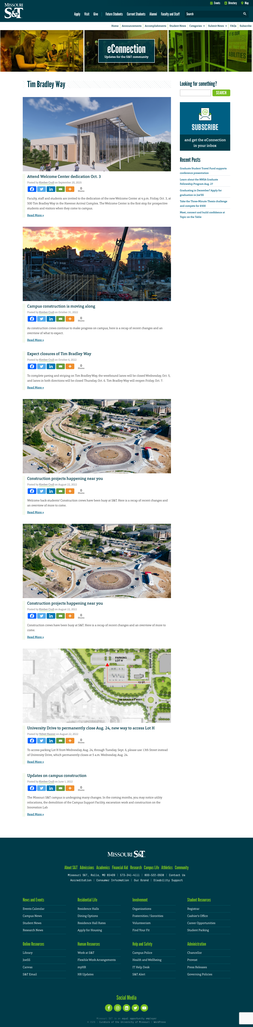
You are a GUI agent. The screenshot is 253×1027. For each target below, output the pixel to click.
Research (136, 867)
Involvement (140, 900)
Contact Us (177, 875)
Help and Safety (142, 944)
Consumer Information (112, 880)
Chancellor (194, 953)
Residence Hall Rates (92, 923)
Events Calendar (33, 909)
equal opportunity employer (139, 1018)
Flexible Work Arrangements (97, 960)
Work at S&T (86, 953)
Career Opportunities (201, 923)
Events (217, 3)
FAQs (233, 26)
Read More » (35, 215)
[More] (70, 189)
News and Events (33, 900)
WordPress (160, 1022)
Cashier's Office (197, 916)
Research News (33, 930)
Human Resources (89, 944)
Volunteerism (141, 923)
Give (95, 13)
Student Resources (199, 900)
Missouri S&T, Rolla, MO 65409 (91, 875)
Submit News (216, 26)
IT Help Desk (140, 967)
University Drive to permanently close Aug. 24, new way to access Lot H (91, 728)
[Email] (60, 189)
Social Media (126, 997)
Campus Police (142, 953)
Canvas (27, 967)
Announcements (131, 26)
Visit (87, 13)
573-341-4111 (130, 875)
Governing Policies (199, 974)
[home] (26, 11)
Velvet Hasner (47, 734)
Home (115, 26)
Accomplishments (155, 26)
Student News (178, 26)
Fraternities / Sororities (147, 916)
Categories (195, 26)
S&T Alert (138, 974)
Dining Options (88, 916)
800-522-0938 (154, 875)
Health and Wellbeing (146, 960)
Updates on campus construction (57, 775)
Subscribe (246, 26)
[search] (245, 14)
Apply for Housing (90, 930)
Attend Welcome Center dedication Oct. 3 (64, 176)
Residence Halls (88, 909)
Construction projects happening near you (65, 478)
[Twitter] (41, 189)
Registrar (193, 909)
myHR (82, 967)
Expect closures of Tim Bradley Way (59, 353)
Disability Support (168, 880)
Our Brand (141, 880)
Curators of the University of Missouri (124, 1022)
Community (182, 867)
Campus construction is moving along (61, 306)
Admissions (87, 867)
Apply (77, 13)
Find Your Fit (141, 930)
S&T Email (30, 974)
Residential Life (87, 900)
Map (246, 3)
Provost (192, 960)
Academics (103, 867)
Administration (196, 944)
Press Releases (197, 967)
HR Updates (85, 974)
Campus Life (151, 867)
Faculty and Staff (170, 13)
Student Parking (198, 930)
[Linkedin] (51, 189)
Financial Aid (120, 867)
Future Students (114, 13)
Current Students (136, 13)
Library (28, 953)
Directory (232, 3)
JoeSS (26, 960)
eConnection (126, 48)
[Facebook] (32, 189)
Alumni (153, 13)
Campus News (32, 916)
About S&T (71, 867)
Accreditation (80, 880)
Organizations (141, 909)
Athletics (167, 867)
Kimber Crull (46, 182)
